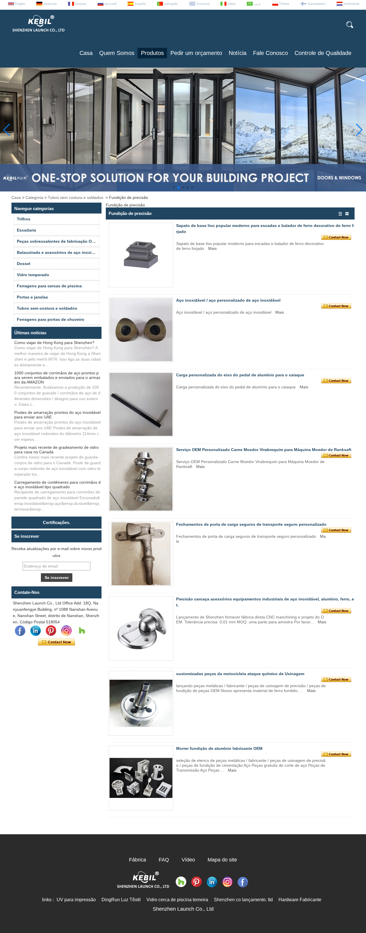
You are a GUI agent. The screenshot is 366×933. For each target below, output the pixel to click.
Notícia (237, 53)
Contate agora (56, 642)
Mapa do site (222, 860)
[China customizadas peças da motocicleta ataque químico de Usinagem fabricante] (141, 703)
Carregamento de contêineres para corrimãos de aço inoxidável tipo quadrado (57, 484)
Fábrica (137, 860)
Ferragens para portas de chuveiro (50, 319)
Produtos (152, 53)
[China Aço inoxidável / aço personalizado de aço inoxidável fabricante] (141, 329)
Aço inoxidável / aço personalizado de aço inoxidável (228, 300)
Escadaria (26, 230)
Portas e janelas (32, 297)
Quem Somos (116, 53)
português (171, 3)
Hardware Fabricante (300, 899)
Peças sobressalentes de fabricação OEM (57, 241)
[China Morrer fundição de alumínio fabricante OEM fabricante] (141, 777)
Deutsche (50, 3)
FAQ (164, 860)
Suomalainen (316, 3)
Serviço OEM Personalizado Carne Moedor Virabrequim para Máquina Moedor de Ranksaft (263, 449)
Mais (212, 248)
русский (110, 3)
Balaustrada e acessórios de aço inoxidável (58, 252)
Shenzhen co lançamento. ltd (243, 899)
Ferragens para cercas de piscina (49, 286)
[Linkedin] (35, 631)
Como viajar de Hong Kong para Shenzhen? (54, 342)
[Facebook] (20, 631)
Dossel (23, 263)
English (20, 3)
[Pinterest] (51, 631)
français (80, 3)
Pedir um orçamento (196, 53)
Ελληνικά (202, 3)
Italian (232, 3)
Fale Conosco (270, 53)
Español (140, 3)
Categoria (34, 197)
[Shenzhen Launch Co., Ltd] (38, 34)
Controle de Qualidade (323, 53)
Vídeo (188, 860)
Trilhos (23, 219)
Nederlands (352, 3)
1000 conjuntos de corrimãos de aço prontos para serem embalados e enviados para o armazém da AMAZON (57, 377)
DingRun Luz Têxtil (121, 899)
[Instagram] (66, 631)
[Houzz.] (81, 631)
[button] (174, 187)
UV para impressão (76, 899)
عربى (257, 3)
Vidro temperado (33, 274)
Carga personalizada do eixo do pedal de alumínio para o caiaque (240, 375)
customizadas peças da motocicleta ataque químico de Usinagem (240, 673)
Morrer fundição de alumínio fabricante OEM (219, 748)
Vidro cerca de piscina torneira (177, 899)
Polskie (284, 3)
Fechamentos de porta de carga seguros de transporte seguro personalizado (251, 524)
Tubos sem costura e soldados (75, 197)
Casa (86, 53)
